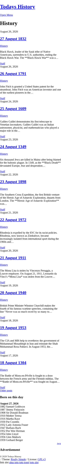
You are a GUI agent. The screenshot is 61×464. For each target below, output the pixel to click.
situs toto (14, 462)
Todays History (17, 7)
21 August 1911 (13, 258)
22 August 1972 (13, 220)
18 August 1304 (13, 362)
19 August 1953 (13, 327)
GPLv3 (42, 459)
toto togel (24, 462)
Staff (2, 63)
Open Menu (6, 15)
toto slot (34, 462)
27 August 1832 (13, 39)
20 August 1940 (13, 292)
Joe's (59, 443)
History (4, 45)
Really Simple (18, 459)
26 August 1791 (13, 73)
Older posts (6, 390)
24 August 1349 (13, 146)
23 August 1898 (13, 181)
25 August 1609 (13, 108)
